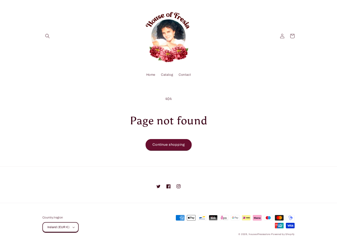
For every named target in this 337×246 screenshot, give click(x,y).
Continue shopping (168, 144)
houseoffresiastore (260, 234)
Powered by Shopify (283, 234)
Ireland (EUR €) (58, 227)
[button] (47, 36)
